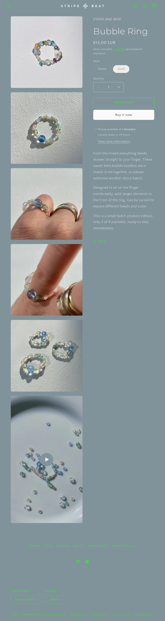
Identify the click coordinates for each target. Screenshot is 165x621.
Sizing (48, 545)
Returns (78, 545)
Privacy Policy (97, 545)
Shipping (119, 49)
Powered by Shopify (54, 614)
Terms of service (121, 614)
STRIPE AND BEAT (31, 614)
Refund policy (78, 614)
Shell (121, 69)
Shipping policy (144, 614)
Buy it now (123, 115)
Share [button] (102, 241)
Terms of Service (123, 545)
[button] (9, 6)
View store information (114, 141)
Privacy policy (99, 614)
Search (35, 545)
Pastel (104, 70)
